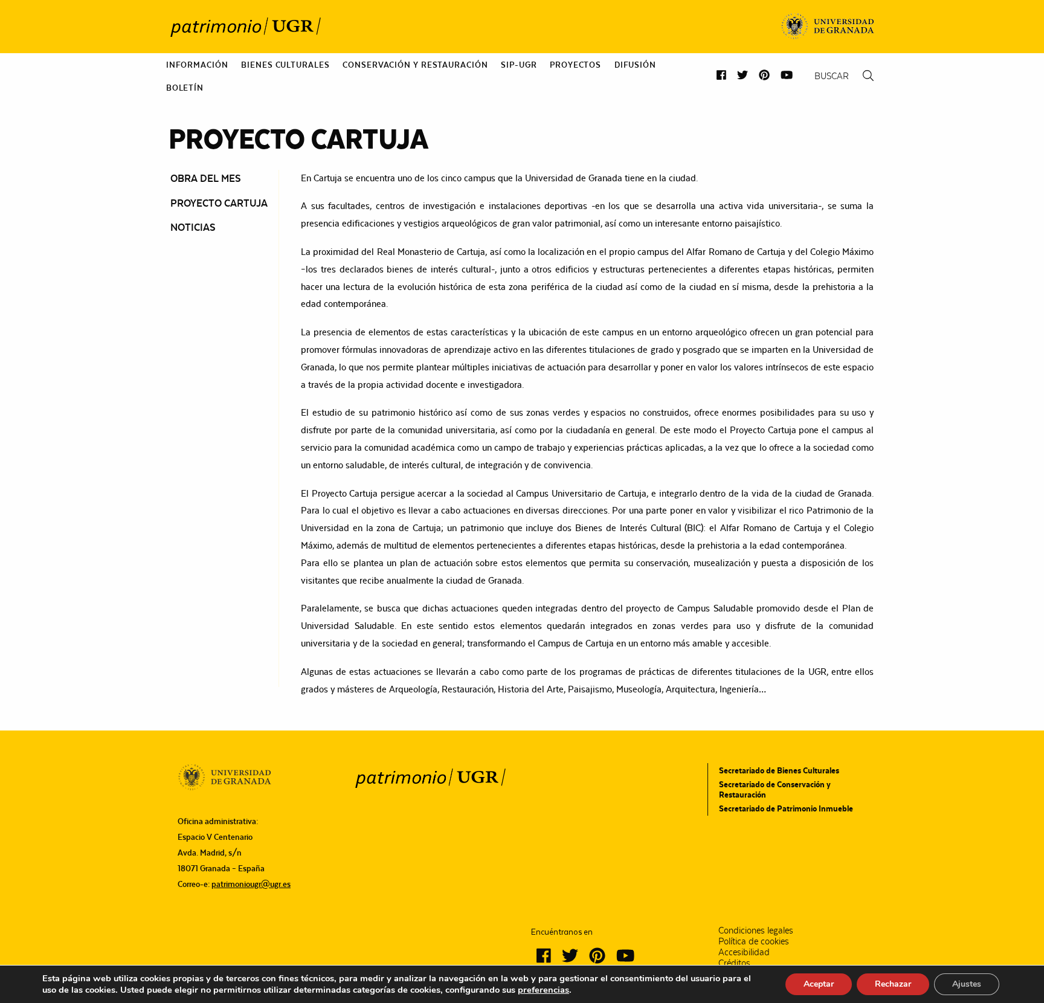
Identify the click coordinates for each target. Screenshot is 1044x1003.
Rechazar (893, 984)
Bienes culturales (285, 64)
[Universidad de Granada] (828, 26)
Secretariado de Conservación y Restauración (775, 789)
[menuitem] (197, 64)
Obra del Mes (205, 178)
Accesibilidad (744, 952)
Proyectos (575, 64)
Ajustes (966, 984)
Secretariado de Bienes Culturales (779, 770)
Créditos (734, 963)
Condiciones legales (755, 930)
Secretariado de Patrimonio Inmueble (786, 808)
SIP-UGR (518, 64)
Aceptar (819, 984)
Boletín (185, 87)
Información (197, 64)
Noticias (193, 227)
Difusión (635, 64)
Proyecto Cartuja (219, 203)
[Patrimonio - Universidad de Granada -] (245, 26)
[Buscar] (868, 75)
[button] (721, 75)
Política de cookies (753, 941)
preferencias (543, 989)
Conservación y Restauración (415, 64)
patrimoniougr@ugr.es (251, 884)
